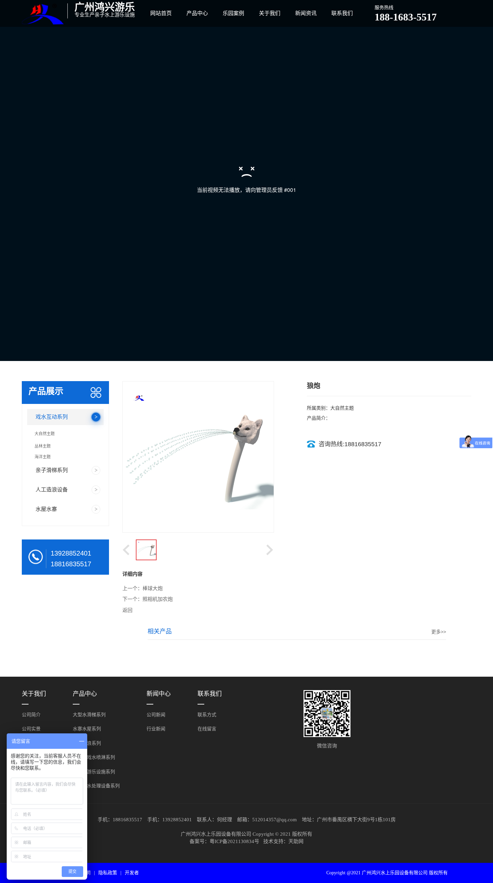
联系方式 (207, 714)
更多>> (438, 631)
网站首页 (161, 13)
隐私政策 (107, 872)
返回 (127, 610)
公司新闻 (156, 714)
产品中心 (197, 13)
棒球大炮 (153, 588)
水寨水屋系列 (87, 728)
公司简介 (31, 714)
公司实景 (31, 728)
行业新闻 (156, 728)
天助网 (296, 841)
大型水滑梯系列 (89, 714)
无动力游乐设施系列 (94, 771)
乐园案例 (233, 13)
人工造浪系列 (87, 743)
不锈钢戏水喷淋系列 (94, 757)
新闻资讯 (306, 13)
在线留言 (207, 728)
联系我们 (342, 13)
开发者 (132, 872)
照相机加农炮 (158, 599)
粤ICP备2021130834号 (234, 841)
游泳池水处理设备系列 (96, 785)
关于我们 (269, 13)
